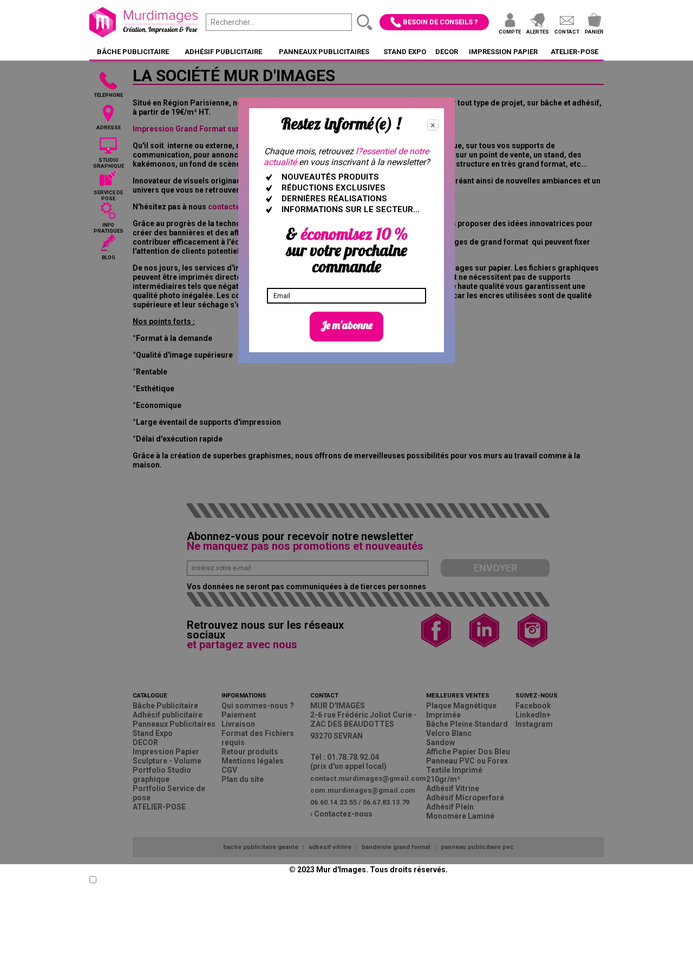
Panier (594, 32)
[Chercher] (365, 22)
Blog (108, 257)
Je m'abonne (346, 325)
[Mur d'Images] (143, 22)
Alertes (537, 32)
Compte (510, 32)
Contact (566, 32)
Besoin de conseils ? (440, 22)
